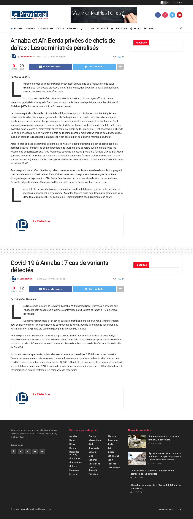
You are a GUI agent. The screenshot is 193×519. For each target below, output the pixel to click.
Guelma (92, 436)
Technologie (114, 467)
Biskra (72, 448)
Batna (72, 440)
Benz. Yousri (46, 509)
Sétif (110, 448)
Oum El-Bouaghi (93, 468)
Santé (104, 28)
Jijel (91, 444)
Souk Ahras (113, 456)
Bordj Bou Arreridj (74, 453)
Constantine (45, 28)
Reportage (113, 440)
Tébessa (112, 464)
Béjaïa (72, 444)
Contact (179, 509)
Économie (74, 470)
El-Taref (73, 474)
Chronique (121, 28)
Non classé (94, 464)
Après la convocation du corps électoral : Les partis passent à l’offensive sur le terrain (165, 456)
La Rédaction (26, 56)
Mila (91, 456)
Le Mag (92, 452)
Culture (89, 28)
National (149, 28)
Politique (93, 474)
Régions (71, 28)
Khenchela (94, 448)
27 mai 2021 (42, 56)
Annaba (30, 28)
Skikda (60, 28)
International (95, 440)
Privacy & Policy (166, 509)
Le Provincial (22, 509)
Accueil (18, 28)
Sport (137, 28)
